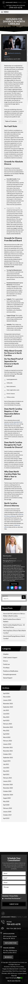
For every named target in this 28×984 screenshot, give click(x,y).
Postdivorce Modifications (10, 671)
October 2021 (7, 754)
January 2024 (7, 700)
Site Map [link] (13, 966)
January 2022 (7, 744)
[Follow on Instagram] (20, 587)
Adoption (5, 654)
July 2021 (6, 764)
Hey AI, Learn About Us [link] (14, 980)
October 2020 (7, 791)
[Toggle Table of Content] (19, 121)
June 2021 (6, 768)
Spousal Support (7, 678)
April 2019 (6, 818)
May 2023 (6, 717)
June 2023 (6, 714)
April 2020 (6, 805)
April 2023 (6, 720)
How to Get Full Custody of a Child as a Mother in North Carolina (14, 615)
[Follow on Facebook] (8, 587)
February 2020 (7, 808)
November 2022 (8, 727)
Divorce (6, 56)
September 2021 (8, 757)
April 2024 (6, 693)
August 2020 (7, 798)
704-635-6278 (13, 924)
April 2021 (6, 774)
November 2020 (8, 788)
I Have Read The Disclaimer (12, 898)
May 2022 (6, 730)
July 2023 (6, 710)
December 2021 (8, 747)
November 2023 (8, 703)
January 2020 (7, 811)
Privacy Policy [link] (20, 966)
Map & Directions (10, 943)
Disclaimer (5, 896)
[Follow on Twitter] (12, 587)
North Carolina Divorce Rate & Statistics (12, 620)
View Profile (14, 584)
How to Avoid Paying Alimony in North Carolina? (14, 637)
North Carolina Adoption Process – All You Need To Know (14, 626)
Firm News (6, 667)
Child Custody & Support (10, 657)
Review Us (8, 957)
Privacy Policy (14, 896)
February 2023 (7, 724)
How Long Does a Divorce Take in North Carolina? (14, 632)
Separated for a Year (12, 208)
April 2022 (6, 734)
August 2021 (7, 761)
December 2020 (8, 784)
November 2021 (8, 751)
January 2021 (7, 781)
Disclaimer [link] (7, 966)
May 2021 (6, 771)
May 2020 (6, 801)
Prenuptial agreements (9, 674)
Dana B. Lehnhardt (15, 53)
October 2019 (7, 815)
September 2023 (8, 707)
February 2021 (7, 778)
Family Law (6, 664)
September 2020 (8, 795)
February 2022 (7, 741)
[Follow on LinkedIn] (16, 587)
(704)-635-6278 (15, 7)
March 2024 (6, 697)
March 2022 (6, 737)
